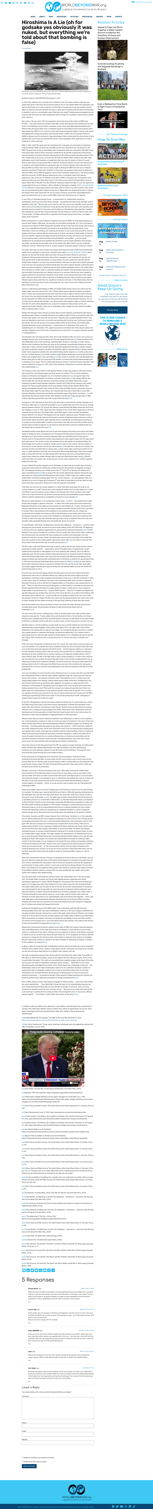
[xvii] (70, 398)
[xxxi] (77, 978)
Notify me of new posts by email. (35, 1461)
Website (24, 1439)
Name (24, 1423)
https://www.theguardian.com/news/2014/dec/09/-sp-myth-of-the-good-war (49, 1020)
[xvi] (70, 378)
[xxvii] (45, 797)
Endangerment (26, 48)
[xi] (80, 349)
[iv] (78, 223)
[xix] (62, 446)
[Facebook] (113, 1506)
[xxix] (58, 923)
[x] (79, 347)
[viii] (78, 342)
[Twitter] (117, 1506)
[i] (32, 117)
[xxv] (73, 561)
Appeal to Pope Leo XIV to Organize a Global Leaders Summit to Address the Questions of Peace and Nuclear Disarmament (110, 32)
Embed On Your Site (119, 275)
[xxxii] (76, 994)
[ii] (39, 158)
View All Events (104, 275)
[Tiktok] (134, 1506)
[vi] (35, 333)
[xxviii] (79, 816)
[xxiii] (84, 530)
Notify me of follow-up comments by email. (39, 1457)
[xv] (37, 367)
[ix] (35, 347)
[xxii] (76, 497)
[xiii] (55, 357)
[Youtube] (121, 1506)
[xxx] (45, 942)
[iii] (42, 207)
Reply (29, 1302)
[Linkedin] (130, 1506)
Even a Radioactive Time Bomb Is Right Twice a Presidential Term (112, 107)
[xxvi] (32, 609)
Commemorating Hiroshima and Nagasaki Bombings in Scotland (111, 66)
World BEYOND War (24, 1507)
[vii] (75, 339)
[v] (85, 299)
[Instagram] (126, 1506)
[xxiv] (65, 542)
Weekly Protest (112, 241)
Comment (26, 1396)
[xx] (83, 456)
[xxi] (40, 473)
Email (24, 1431)
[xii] (42, 354)
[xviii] (49, 427)
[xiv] (68, 362)
